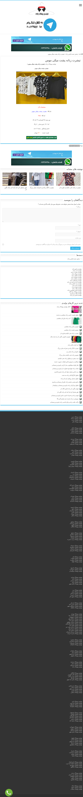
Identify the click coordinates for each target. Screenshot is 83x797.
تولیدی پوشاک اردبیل (76, 603)
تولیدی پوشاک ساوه (76, 787)
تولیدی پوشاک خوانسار (76, 717)
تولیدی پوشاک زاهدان (76, 651)
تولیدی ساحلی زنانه (76, 279)
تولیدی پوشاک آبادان (76, 740)
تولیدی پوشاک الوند (76, 463)
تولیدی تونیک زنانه (77, 274)
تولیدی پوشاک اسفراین (75, 641)
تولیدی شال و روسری (76, 293)
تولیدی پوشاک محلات (76, 789)
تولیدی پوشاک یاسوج (76, 568)
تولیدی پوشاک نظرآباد (76, 706)
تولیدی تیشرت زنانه (74, 145)
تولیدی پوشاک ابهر (77, 452)
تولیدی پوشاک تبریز (76, 417)
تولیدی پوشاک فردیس (76, 703)
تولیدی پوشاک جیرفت (76, 479)
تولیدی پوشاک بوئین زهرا (75, 466)
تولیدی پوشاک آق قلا (76, 678)
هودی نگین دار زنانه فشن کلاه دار (69, 388)
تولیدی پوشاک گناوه (76, 525)
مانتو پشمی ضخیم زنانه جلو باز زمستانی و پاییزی (65, 382)
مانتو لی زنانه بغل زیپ (72, 351)
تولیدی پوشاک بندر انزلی (75, 774)
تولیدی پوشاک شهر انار (76, 596)
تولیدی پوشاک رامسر (76, 580)
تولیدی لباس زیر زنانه (76, 295)
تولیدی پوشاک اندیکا (76, 743)
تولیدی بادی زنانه (77, 285)
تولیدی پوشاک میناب (76, 687)
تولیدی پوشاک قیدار (76, 455)
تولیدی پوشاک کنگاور (76, 767)
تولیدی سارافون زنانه (76, 280)
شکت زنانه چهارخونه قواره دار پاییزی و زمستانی (65, 368)
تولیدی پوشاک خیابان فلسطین (74, 623)
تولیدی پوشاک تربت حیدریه (74, 539)
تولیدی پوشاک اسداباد (76, 501)
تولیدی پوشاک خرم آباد (76, 485)
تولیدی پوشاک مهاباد (76, 514)
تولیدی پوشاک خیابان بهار (75, 619)
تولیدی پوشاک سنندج (76, 662)
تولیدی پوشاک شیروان (76, 643)
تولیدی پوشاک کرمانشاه (75, 762)
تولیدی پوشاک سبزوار (76, 536)
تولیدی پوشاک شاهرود (76, 547)
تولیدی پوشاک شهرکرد (76, 727)
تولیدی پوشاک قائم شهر (75, 584)
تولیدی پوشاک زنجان (76, 450)
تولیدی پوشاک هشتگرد (76, 705)
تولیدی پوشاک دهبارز (76, 692)
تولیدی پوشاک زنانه (50, 64)
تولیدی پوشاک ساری (76, 577)
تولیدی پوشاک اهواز (76, 738)
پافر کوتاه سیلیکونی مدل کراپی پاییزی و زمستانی (65, 365)
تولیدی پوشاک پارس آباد (75, 604)
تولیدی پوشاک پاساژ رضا (75, 615)
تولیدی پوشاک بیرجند (76, 439)
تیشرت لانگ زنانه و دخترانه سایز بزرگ (42, 187)
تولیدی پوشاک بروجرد (76, 490)
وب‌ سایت (78, 238)
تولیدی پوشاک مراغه (76, 418)
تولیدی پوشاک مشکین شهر (74, 606)
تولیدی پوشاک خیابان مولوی (74, 622)
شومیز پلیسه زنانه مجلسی (71, 330)
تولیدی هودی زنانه (77, 287)
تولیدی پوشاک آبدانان (76, 433)
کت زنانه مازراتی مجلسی (63, 318)
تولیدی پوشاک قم (77, 557)
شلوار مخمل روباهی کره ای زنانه (70, 378)
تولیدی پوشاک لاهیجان (76, 776)
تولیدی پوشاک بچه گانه (75, 292)
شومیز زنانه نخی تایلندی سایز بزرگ (69, 355)
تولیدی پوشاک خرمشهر (75, 741)
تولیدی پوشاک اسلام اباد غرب (74, 763)
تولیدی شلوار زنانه (77, 275)
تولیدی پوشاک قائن (77, 440)
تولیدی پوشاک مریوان (76, 665)
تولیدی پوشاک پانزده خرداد (74, 633)
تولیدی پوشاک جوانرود (76, 765)
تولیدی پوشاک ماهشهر (76, 744)
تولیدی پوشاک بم (77, 474)
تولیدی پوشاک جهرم (76, 754)
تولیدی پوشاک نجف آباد (75, 721)
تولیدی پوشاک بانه (77, 667)
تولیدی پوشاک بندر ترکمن (75, 676)
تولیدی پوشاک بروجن (76, 728)
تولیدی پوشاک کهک (77, 561)
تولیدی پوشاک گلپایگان (76, 716)
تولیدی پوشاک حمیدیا (76, 595)
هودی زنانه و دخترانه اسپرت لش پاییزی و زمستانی (65, 395)
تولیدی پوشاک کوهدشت (75, 488)
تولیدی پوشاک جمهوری (76, 617)
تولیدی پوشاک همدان (76, 496)
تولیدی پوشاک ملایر (76, 498)
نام (79, 225)
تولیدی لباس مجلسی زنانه (74, 290)
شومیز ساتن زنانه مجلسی (71, 326)
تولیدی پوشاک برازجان (76, 523)
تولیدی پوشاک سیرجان (76, 475)
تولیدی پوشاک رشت (76, 773)
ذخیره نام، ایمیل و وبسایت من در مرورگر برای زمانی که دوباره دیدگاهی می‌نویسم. (58, 244)
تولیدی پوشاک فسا (77, 756)
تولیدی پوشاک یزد (77, 590)
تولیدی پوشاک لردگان (76, 730)
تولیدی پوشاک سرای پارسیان (74, 632)
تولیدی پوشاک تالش (76, 778)
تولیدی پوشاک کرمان (76, 472)
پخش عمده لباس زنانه (71, 54)
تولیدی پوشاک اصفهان (76, 712)
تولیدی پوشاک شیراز (76, 751)
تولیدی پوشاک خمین (76, 719)
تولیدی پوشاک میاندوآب (75, 510)
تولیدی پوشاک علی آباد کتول (74, 679)
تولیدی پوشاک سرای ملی (75, 628)
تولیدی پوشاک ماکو (77, 515)
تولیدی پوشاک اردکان (76, 593)
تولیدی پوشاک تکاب (76, 512)
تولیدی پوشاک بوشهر (76, 522)
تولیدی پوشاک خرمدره (76, 453)
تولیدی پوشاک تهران (76, 614)
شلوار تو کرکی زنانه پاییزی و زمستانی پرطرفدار (66, 385)
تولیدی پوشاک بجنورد (76, 639)
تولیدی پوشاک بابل (77, 582)
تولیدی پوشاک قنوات (76, 558)
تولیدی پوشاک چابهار (76, 656)
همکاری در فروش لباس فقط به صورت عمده (66, 362)
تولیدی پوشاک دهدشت (76, 569)
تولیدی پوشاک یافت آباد (75, 625)
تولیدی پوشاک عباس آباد (75, 630)
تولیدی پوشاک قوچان (76, 538)
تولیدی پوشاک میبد (77, 591)
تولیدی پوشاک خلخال (76, 607)
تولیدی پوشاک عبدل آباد (75, 620)
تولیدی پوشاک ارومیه (76, 507)
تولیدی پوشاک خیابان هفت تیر (74, 627)
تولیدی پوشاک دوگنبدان (75, 571)
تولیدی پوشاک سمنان (76, 545)
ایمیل (79, 231)
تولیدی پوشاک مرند (77, 420)
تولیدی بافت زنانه (77, 288)
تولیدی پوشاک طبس (76, 442)
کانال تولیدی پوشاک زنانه (63, 307)
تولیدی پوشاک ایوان (76, 431)
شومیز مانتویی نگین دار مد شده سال (60, 336)
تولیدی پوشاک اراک (76, 786)
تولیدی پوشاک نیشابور (76, 534)
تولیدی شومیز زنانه (76, 277)
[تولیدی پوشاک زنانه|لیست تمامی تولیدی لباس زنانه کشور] (41, 8)
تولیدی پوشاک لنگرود (76, 779)
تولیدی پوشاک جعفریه (76, 560)
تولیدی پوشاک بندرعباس (75, 686)
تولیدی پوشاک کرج (77, 701)
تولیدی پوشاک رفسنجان (75, 477)
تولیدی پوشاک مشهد (76, 533)
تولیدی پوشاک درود (77, 487)
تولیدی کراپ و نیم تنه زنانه (74, 282)
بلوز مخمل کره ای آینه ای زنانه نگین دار (68, 392)
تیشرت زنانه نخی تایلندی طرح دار (70, 187)
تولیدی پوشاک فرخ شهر (75, 732)
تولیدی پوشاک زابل (77, 652)
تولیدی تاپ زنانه (77, 270)
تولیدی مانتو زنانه (77, 269)
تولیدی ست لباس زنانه (75, 283)
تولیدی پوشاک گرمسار (76, 550)
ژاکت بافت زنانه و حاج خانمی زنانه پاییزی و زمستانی (64, 402)
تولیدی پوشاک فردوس (76, 444)
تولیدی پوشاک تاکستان (76, 464)
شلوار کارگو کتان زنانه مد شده (70, 375)
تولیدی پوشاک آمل (77, 579)
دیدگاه (78, 207)
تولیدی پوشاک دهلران (76, 429)
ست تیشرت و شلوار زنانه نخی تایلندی (68, 358)
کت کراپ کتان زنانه (73, 345)
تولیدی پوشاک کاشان (76, 714)
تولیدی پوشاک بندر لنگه (75, 689)
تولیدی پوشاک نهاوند (76, 499)
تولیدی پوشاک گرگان (76, 673)
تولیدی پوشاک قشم (76, 690)
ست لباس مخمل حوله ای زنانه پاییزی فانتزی (66, 372)
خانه (80, 54)
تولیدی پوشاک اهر (77, 422)
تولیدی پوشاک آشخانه (76, 644)
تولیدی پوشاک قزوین (76, 461)
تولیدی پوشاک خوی (77, 509)
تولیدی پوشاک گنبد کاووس (75, 674)
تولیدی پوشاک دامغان (76, 549)
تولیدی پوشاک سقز (77, 663)
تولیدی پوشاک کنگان (76, 526)
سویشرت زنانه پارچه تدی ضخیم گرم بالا (68, 399)
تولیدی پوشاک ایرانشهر (75, 654)
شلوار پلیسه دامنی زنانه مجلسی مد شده (67, 315)
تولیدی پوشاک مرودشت (75, 752)
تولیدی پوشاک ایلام (77, 428)
